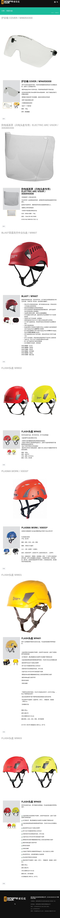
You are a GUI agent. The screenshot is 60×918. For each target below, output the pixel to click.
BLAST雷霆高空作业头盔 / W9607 (19, 232)
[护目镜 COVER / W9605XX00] (30, 49)
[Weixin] (15, 904)
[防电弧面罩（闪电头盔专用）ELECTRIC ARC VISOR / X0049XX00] (30, 157)
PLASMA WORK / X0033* (14, 471)
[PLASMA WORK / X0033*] (30, 498)
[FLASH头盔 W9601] (30, 606)
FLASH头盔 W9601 (11, 575)
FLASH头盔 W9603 (11, 738)
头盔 (4, 361)
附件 (4, 118)
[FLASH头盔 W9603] (30, 769)
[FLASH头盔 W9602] (30, 399)
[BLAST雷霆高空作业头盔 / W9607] (30, 263)
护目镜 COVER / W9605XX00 (17, 18)
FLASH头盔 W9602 (11, 368)
